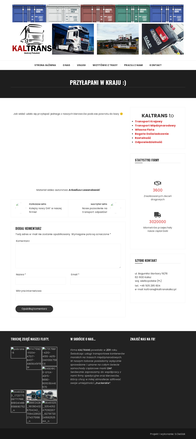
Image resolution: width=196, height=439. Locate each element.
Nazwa (21, 274)
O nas (66, 65)
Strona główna (45, 65)
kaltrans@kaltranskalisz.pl (160, 289)
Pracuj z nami (133, 65)
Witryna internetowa (28, 291)
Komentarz (23, 241)
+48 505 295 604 (150, 285)
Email (75, 274)
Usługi (81, 65)
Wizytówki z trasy (105, 65)
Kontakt (156, 65)
